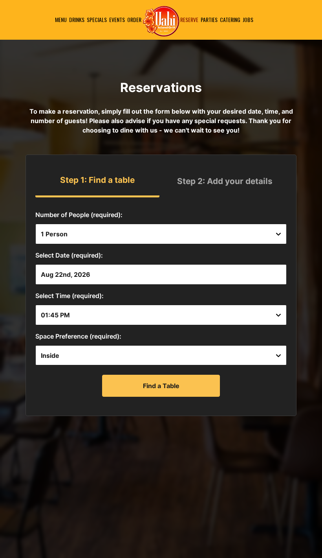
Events (117, 20)
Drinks (76, 20)
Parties (209, 20)
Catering (230, 20)
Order (134, 20)
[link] (161, 21)
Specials (97, 20)
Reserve (189, 20)
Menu (61, 20)
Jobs (248, 20)
